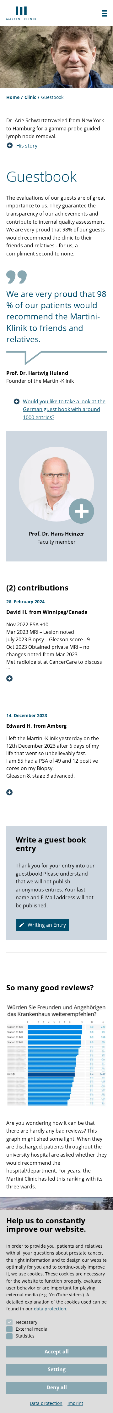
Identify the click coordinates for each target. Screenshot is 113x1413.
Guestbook (52, 97)
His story (26, 145)
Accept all (57, 1351)
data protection (50, 1309)
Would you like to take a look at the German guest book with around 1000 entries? (64, 409)
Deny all (56, 1387)
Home (12, 97)
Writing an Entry (47, 924)
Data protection (46, 1403)
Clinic (30, 97)
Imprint (75, 1403)
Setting (57, 1369)
